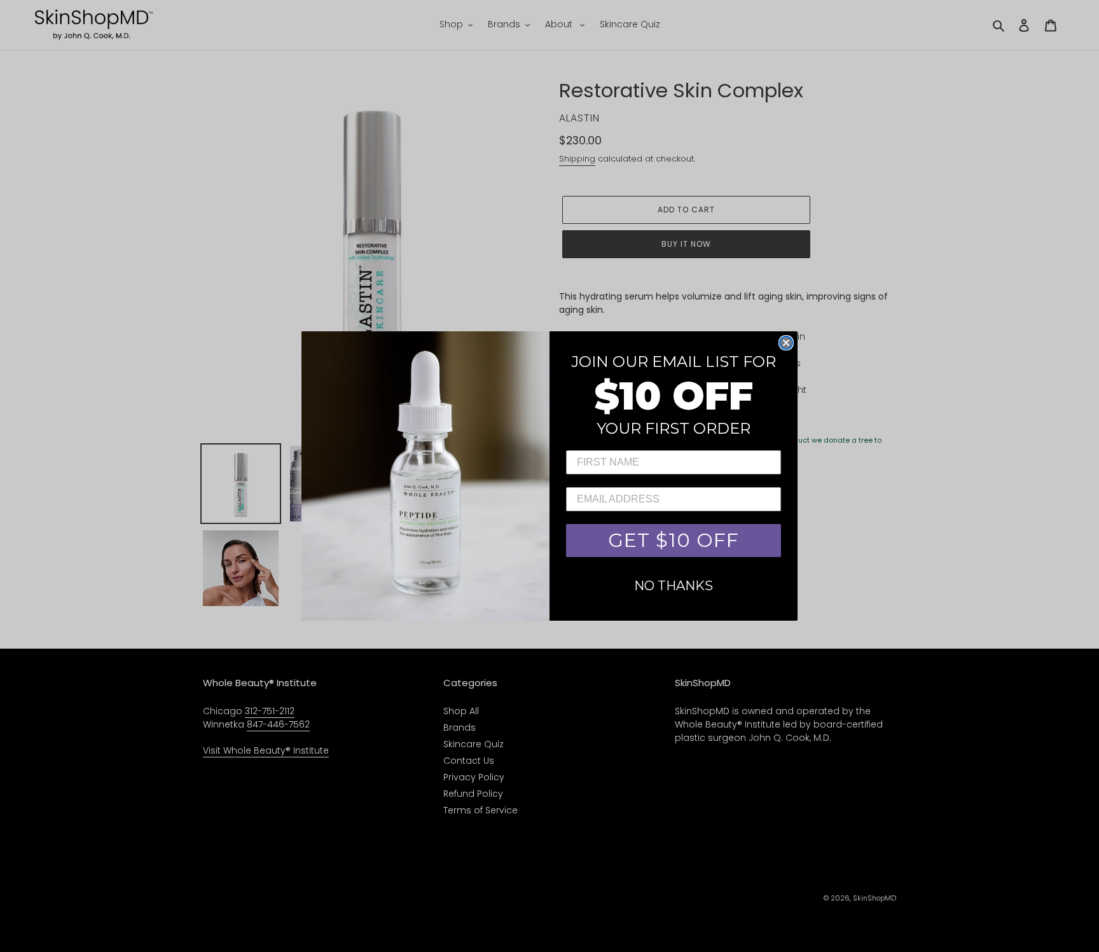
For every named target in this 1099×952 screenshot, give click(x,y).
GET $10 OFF (673, 540)
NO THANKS (673, 585)
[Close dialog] (786, 342)
